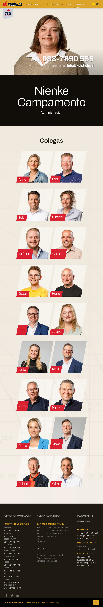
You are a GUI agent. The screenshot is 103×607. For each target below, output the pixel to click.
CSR (46, 4)
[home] (12, 4)
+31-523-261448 (12, 553)
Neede (6, 562)
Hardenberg (9, 550)
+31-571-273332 (12, 576)
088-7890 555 (68, 59)
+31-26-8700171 (12, 536)
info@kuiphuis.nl (80, 66)
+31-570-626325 (12, 548)
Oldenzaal (9, 568)
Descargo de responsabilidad (49, 555)
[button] (33, 4)
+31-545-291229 (12, 565)
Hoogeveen (9, 556)
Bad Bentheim (10, 585)
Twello (7, 573)
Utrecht (8, 579)
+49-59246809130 (12, 588)
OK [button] (96, 602)
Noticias (66, 4)
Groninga (8, 527)
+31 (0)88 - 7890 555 (89, 533)
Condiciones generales (46, 561)
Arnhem (7, 533)
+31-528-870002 (12, 559)
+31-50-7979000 (12, 530)
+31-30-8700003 (12, 582)
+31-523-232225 (12, 542)
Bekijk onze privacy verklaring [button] (45, 602)
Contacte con (80, 5)
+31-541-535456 (12, 571)
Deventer (8, 545)
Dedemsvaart (10, 539)
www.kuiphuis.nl (87, 539)
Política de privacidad (45, 558)
